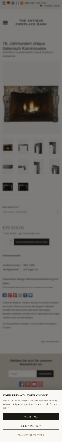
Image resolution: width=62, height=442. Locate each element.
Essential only (31, 425)
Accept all (31, 416)
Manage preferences (31, 435)
